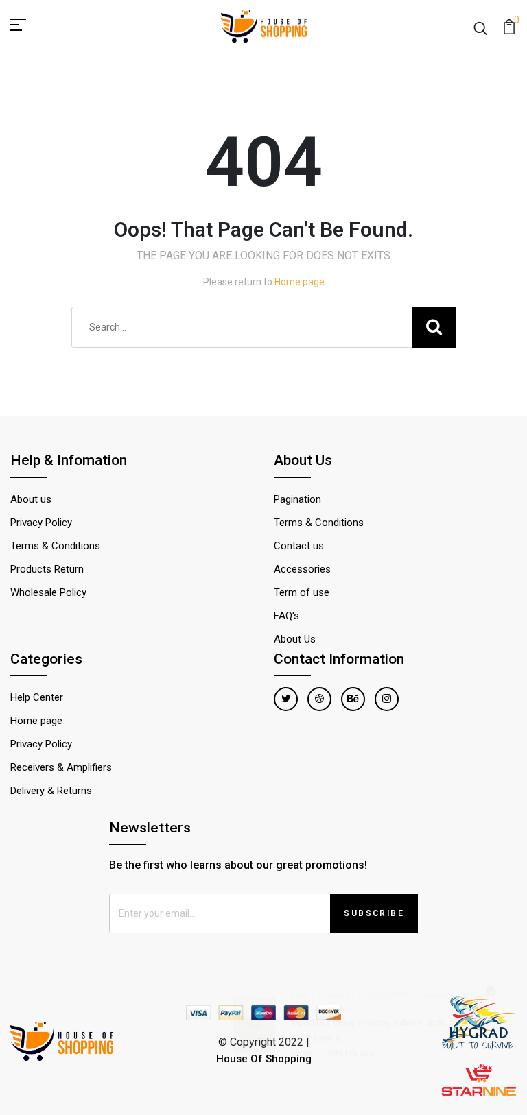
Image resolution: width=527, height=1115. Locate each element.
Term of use (301, 592)
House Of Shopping (264, 1059)
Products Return (47, 569)
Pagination (297, 499)
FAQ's (286, 616)
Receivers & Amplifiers (61, 767)
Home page (299, 281)
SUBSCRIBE (374, 913)
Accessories (302, 569)
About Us (295, 639)
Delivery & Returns (51, 790)
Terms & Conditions (55, 546)
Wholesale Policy (48, 592)
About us (30, 499)
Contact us (299, 546)
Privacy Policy (41, 522)
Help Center (36, 697)
